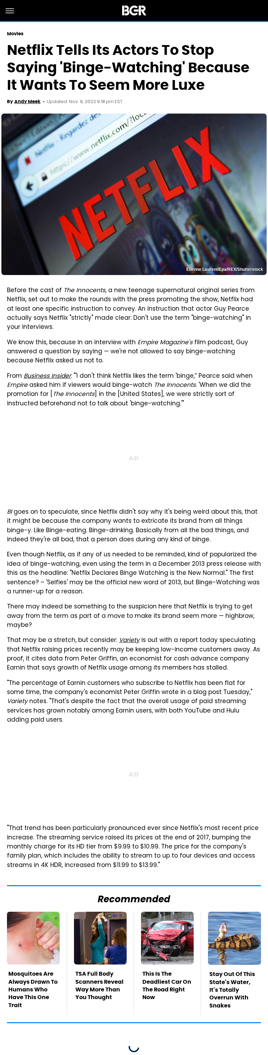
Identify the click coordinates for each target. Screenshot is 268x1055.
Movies (15, 34)
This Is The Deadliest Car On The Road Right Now (166, 985)
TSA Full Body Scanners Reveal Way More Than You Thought (99, 985)
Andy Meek (27, 101)
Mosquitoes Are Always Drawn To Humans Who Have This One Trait (33, 989)
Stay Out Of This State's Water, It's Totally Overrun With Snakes (232, 989)
